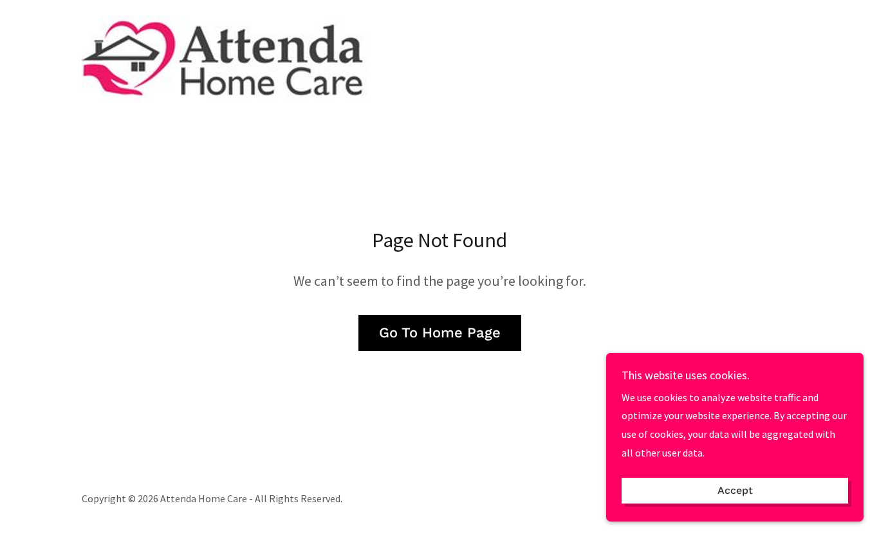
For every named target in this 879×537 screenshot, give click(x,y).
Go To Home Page (440, 333)
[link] (230, 57)
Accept (735, 491)
